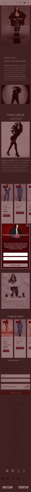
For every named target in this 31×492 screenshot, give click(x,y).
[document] (15, 246)
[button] (27, 225)
